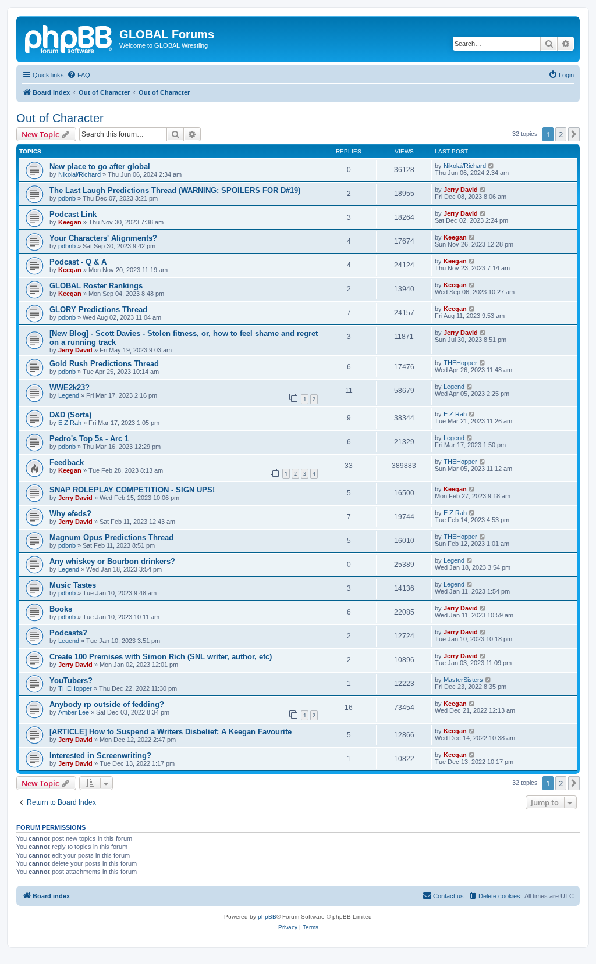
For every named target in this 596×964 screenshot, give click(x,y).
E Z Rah (69, 422)
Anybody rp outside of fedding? (106, 704)
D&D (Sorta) (70, 414)
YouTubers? (71, 680)
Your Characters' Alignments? (103, 238)
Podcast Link (73, 214)
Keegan (69, 222)
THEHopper (460, 362)
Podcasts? (68, 633)
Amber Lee (73, 712)
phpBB (267, 916)
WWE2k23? (69, 387)
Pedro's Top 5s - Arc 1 (89, 438)
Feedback (66, 462)
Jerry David (461, 189)
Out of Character (60, 118)
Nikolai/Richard (79, 174)
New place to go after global (99, 166)
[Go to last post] (491, 165)
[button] (574, 134)
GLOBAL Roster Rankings (96, 285)
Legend (68, 395)
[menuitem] (78, 75)
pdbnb (67, 198)
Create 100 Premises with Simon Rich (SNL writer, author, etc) (160, 656)
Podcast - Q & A (78, 262)
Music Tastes (72, 585)
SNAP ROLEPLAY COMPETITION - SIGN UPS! (132, 489)
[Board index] (69, 37)
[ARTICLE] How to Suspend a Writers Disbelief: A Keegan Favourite (170, 731)
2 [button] (561, 134)
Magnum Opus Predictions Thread (111, 537)
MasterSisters (463, 679)
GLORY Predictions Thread (98, 309)
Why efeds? (70, 513)
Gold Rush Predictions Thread (104, 363)
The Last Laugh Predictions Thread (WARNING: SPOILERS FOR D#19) (174, 190)
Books (60, 609)
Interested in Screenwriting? (100, 755)
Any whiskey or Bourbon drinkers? (112, 561)
